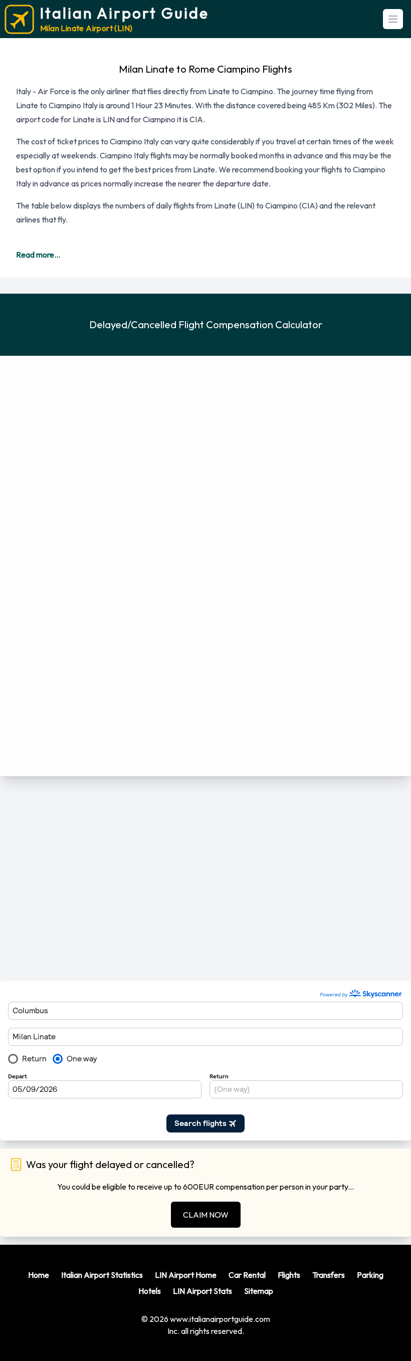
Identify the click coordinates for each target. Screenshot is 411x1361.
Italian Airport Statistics (102, 1275)
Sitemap (258, 1291)
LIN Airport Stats (202, 1291)
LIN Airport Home (186, 1275)
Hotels (149, 1291)
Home (38, 1275)
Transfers (328, 1275)
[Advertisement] (205, 878)
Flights (289, 1275)
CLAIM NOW (206, 1215)
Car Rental (247, 1275)
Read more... (38, 255)
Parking (370, 1275)
